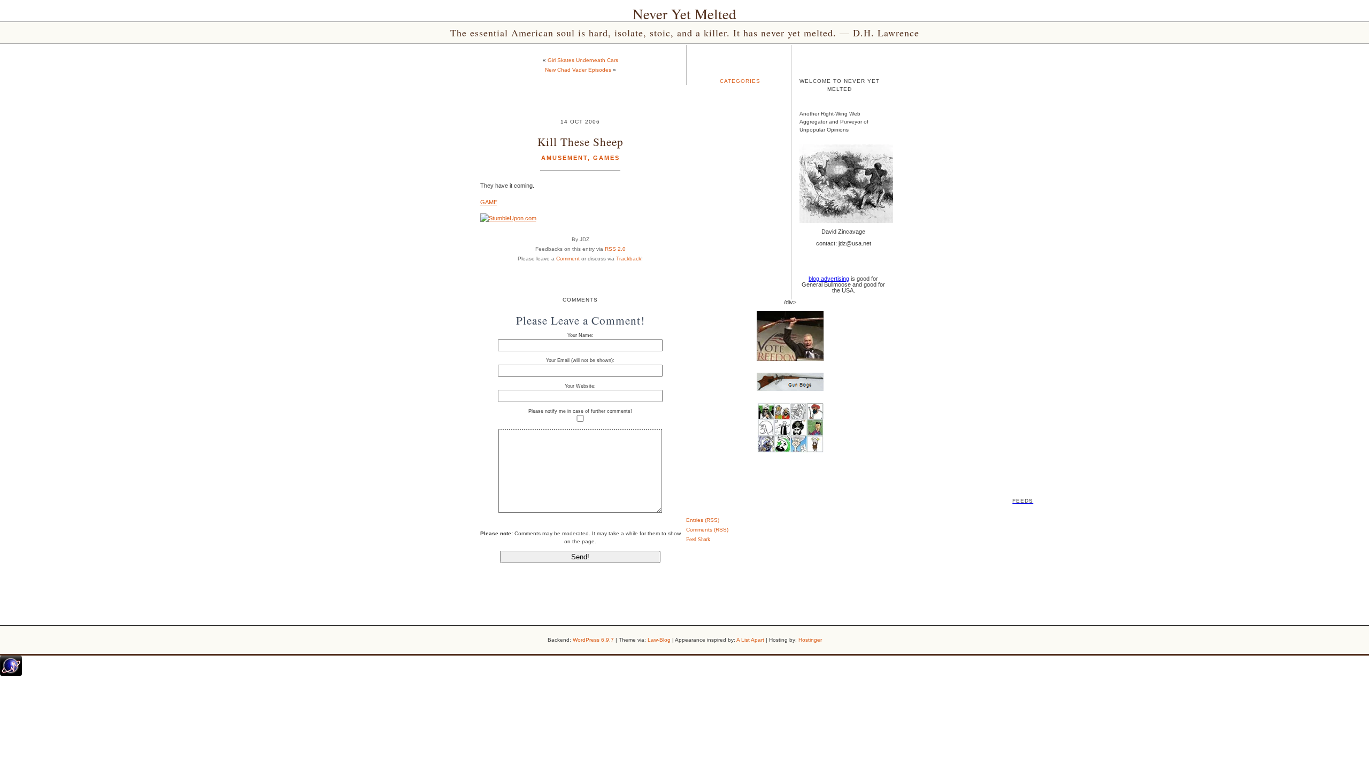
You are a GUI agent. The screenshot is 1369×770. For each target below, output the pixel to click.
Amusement (564, 158)
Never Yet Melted (684, 14)
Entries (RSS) (702, 520)
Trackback (628, 258)
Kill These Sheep (580, 141)
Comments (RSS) (707, 530)
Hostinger (810, 640)
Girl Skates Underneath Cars (583, 60)
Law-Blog (659, 640)
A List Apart (750, 640)
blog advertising (829, 278)
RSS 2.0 (615, 249)
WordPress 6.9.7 (593, 640)
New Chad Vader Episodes (578, 70)
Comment (568, 258)
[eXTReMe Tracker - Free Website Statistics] (11, 674)
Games (606, 158)
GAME (488, 202)
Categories (740, 81)
